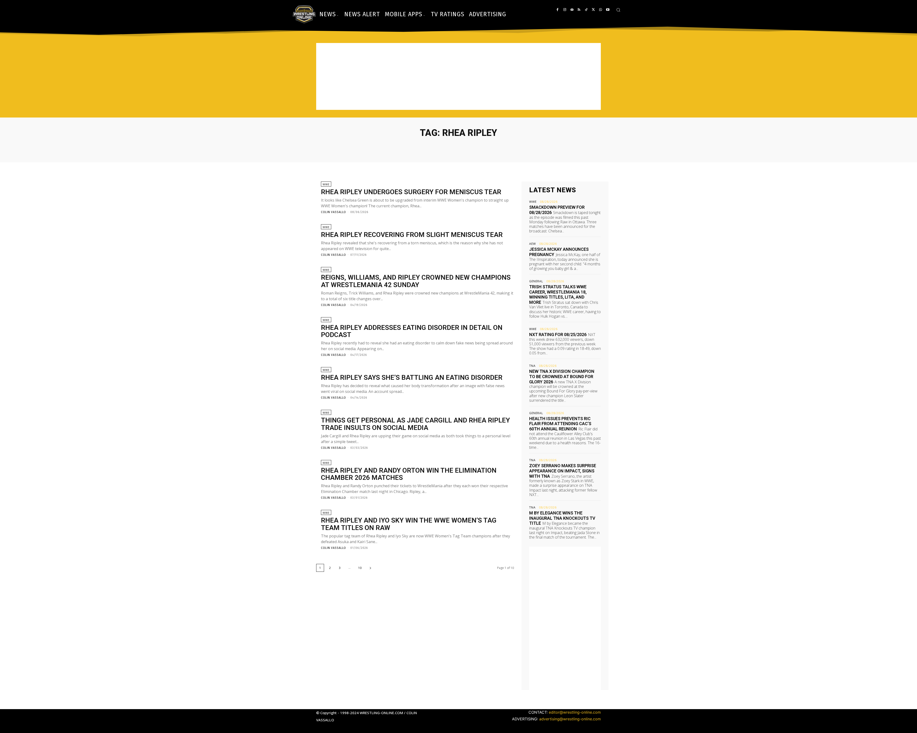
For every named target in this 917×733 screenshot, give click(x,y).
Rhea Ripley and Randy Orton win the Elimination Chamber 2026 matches (408, 474)
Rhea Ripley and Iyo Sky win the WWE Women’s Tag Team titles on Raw (408, 524)
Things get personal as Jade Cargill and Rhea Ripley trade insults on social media (415, 424)
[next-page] (370, 568)
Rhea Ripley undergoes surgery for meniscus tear (411, 192)
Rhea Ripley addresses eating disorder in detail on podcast (411, 331)
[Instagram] (564, 9)
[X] (593, 9)
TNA (532, 365)
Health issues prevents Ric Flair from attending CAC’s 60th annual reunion (560, 423)
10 (360, 568)
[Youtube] (607, 9)
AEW (532, 243)
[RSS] (579, 9)
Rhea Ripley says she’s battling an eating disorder (411, 377)
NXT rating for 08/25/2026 (557, 334)
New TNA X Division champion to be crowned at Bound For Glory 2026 (561, 376)
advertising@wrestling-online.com (570, 719)
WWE (326, 184)
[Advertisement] (458, 76)
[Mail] (572, 9)
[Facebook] (557, 9)
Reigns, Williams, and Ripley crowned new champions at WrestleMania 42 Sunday (416, 281)
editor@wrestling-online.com (575, 712)
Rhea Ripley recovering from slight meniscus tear (412, 235)
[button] (618, 9)
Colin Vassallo (333, 212)
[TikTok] (586, 9)
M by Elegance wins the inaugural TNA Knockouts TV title (562, 518)
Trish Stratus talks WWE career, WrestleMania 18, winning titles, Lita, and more (557, 294)
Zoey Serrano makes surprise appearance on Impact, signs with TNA (562, 470)
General (536, 281)
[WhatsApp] (600, 9)
